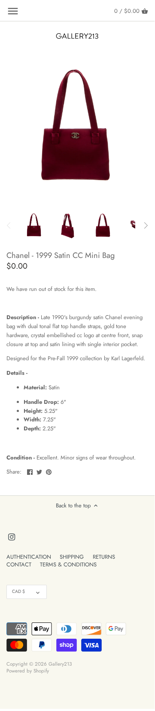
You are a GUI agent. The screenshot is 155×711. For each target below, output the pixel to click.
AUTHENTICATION (28, 557)
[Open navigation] (12, 11)
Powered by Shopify (27, 670)
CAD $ (18, 591)
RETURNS (104, 557)
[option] (34, 225)
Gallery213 (60, 663)
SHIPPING (72, 557)
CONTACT (18, 564)
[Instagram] (11, 536)
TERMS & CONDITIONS (68, 564)
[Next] (145, 225)
